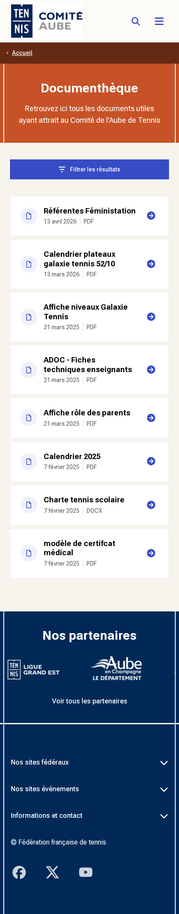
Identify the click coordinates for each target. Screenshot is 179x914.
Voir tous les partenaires (89, 701)
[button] (159, 21)
